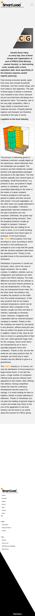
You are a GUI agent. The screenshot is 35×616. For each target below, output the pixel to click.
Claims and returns (6, 527)
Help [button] (3, 507)
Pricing (3, 504)
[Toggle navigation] (32, 4)
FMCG (7, 366)
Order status (5, 524)
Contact (4, 510)
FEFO (7, 239)
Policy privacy (5, 549)
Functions (4, 498)
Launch (3, 495)
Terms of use (5, 543)
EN (2, 516)
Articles (4, 501)
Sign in (3, 513)
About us (4, 540)
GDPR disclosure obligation (8, 546)
